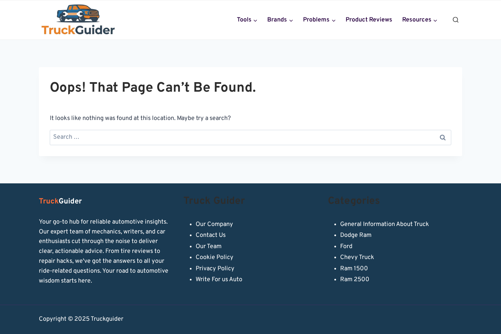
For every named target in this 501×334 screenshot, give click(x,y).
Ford (346, 246)
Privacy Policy (215, 269)
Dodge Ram (355, 235)
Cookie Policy (214, 257)
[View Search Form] (455, 20)
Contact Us (211, 235)
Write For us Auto (219, 280)
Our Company (214, 224)
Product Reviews (369, 20)
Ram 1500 (354, 269)
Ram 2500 (354, 280)
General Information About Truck (384, 224)
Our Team (209, 246)
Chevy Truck (357, 257)
